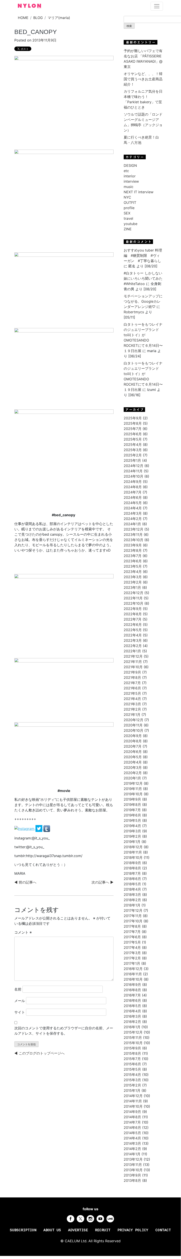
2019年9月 (132, 799)
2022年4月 (133, 635)
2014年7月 (132, 1122)
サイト (19, 1012)
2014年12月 (133, 1096)
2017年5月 (132, 942)
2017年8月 (132, 926)
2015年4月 (132, 1074)
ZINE (128, 229)
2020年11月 (133, 725)
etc (126, 171)
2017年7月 (132, 931)
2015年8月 (132, 1053)
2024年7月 (133, 492)
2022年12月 (133, 593)
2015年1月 (132, 1090)
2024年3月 (133, 513)
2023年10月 (133, 540)
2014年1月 (132, 1154)
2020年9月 (133, 736)
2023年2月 (133, 582)
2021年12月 (133, 656)
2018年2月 (132, 900)
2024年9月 (133, 481)
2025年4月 (133, 444)
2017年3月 (132, 953)
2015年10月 (133, 1043)
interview (131, 181)
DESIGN (130, 165)
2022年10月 (133, 603)
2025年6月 (133, 434)
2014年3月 (132, 1143)
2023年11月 (133, 534)
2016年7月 (132, 995)
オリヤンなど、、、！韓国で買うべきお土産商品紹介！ (143, 78)
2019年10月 (133, 794)
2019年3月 (132, 831)
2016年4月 (132, 1011)
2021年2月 (132, 709)
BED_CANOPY (35, 31)
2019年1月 (132, 841)
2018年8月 (132, 868)
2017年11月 (133, 916)
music (128, 186)
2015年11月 (133, 1037)
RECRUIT (102, 1230)
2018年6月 (132, 878)
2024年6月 (133, 497)
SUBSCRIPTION (23, 1230)
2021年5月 (132, 693)
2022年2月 (133, 646)
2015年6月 (132, 1064)
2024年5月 (133, 503)
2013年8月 (132, 1180)
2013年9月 (132, 1175)
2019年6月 (132, 815)
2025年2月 (133, 455)
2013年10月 (133, 1170)
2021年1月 (132, 714)
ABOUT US (52, 1230)
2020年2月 (133, 773)
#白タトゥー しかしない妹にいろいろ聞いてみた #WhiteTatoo (143, 278)
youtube (130, 223)
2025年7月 (133, 428)
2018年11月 (133, 852)
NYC (127, 197)
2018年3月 (132, 894)
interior (130, 176)
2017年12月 (133, 910)
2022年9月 (133, 608)
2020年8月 (133, 741)
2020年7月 (133, 746)
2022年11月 (133, 598)
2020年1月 (132, 778)
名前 (17, 989)
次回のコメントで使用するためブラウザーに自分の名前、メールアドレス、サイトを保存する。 (63, 1031)
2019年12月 (133, 783)
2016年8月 (132, 990)
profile (129, 208)
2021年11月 (133, 661)
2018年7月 (132, 873)
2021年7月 (132, 683)
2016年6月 (132, 1000)
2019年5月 (132, 820)
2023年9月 (133, 545)
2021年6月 (132, 688)
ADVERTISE (78, 1230)
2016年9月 (132, 984)
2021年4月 (132, 698)
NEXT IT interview (138, 192)
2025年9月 (133, 418)
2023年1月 (132, 587)
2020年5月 (133, 757)
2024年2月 (133, 518)
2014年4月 (132, 1138)
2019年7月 (132, 810)
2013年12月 (133, 1159)
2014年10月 (133, 1106)
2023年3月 (133, 577)
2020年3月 (133, 767)
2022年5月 (133, 630)
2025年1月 (132, 460)
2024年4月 (133, 508)
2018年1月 (132, 905)
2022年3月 (133, 640)
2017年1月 (132, 963)
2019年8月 (132, 804)
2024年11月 (133, 471)
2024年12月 (133, 465)
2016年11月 (133, 974)
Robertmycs (134, 312)
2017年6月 (132, 937)
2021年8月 (132, 677)
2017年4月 (132, 947)
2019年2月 (132, 836)
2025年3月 (133, 450)
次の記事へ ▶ (102, 882)
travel (128, 218)
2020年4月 (133, 762)
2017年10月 (133, 921)
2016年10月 (133, 979)
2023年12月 (133, 529)
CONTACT (163, 1230)
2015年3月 (132, 1080)
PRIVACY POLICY (133, 1230)
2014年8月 (132, 1117)
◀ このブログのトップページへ (39, 1053)
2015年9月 (132, 1048)
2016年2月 (132, 1021)
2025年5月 (133, 439)
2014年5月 (132, 1133)
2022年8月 (133, 614)
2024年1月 (132, 524)
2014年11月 (133, 1101)
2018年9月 (132, 863)
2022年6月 (133, 624)
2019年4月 (132, 826)
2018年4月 (132, 889)
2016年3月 (132, 1016)
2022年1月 (132, 651)
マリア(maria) (59, 17)
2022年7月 (133, 619)
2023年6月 (133, 561)
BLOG (38, 17)
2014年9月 (132, 1111)
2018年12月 (133, 847)
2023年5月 (133, 566)
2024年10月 (133, 476)
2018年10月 (133, 857)
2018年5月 (132, 884)
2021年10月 (133, 667)
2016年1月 (132, 1027)
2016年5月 (132, 1006)
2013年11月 (133, 1164)
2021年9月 (132, 672)
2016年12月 (133, 968)
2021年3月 (132, 704)
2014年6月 (132, 1127)
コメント (23, 932)
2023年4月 (133, 571)
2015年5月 (132, 1069)
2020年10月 (133, 730)
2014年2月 (132, 1148)
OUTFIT (130, 202)
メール (19, 1000)
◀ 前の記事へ (25, 882)
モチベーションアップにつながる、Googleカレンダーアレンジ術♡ (143, 301)
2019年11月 (133, 788)
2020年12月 (133, 720)
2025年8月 (133, 423)
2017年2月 (132, 958)
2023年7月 (133, 556)
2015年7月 (132, 1058)
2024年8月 (133, 487)
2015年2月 (132, 1085)
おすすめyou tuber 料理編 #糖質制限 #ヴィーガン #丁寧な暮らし (143, 255)
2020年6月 (133, 751)
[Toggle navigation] (157, 6)
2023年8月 (133, 550)
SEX (127, 213)
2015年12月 (133, 1032)
